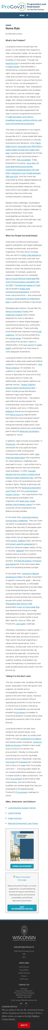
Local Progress (14, 813)
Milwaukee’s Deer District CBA (19, 603)
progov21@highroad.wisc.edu (26, 1000)
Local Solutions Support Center (22, 807)
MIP (24, 954)
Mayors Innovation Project (17, 311)
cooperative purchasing (30, 738)
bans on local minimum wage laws (21, 278)
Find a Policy (24, 970)
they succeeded (24, 159)
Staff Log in (24, 979)
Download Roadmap (22, 866)
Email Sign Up (24, 967)
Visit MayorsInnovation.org (22, 908)
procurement (20, 712)
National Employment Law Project (23, 823)
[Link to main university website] (24, 941)
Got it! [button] (24, 1025)
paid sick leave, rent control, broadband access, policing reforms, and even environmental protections (24, 120)
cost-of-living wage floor (29, 607)
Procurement (21, 792)
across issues (15, 338)
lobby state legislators (31, 255)
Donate (24, 976)
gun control (28, 344)
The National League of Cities (27, 285)
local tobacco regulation (25, 282)
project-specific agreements (22, 544)
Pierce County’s (16, 414)
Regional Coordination (29, 431)
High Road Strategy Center (24, 951)
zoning (14, 540)
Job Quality (21, 623)
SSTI (24, 957)
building (21, 540)
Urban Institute (15, 818)
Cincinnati (10, 762)
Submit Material (24, 973)
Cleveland (23, 762)
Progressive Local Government (36, 5)
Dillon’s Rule (13, 66)
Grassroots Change (14, 314)
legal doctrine (12, 63)
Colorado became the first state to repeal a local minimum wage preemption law (23, 474)
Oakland (19, 550)
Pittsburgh (10, 444)
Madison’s (10, 411)
